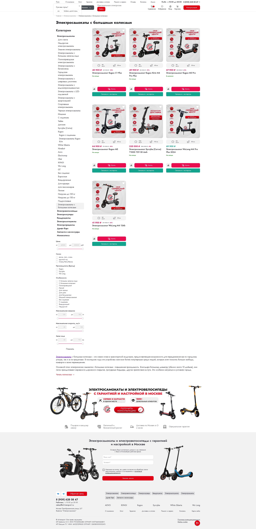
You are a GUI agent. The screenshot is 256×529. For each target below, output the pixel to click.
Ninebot (61, 148)
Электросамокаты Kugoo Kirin (69, 140)
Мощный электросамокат (68, 297)
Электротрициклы (66, 225)
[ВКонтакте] (58, 494)
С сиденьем (63, 117)
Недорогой (63, 307)
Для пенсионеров (66, 187)
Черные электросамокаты (69, 110)
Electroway (62, 155)
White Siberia (64, 145)
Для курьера (63, 183)
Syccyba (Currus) (65, 128)
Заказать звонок (128, 478)
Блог (80, 2)
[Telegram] (63, 494)
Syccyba (62, 271)
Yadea (60, 121)
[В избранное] (123, 30)
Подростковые (64, 201)
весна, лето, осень (65, 257)
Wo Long (62, 166)
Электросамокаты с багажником (66, 67)
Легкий (61, 288)
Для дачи (62, 293)
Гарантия (89, 2)
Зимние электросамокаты (69, 49)
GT (59, 169)
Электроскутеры (65, 214)
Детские (61, 124)
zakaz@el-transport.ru (65, 505)
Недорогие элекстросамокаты (66, 45)
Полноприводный (65, 286)
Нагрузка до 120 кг (66, 194)
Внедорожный (64, 304)
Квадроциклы (64, 218)
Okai (60, 159)
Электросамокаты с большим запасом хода (68, 54)
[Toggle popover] (197, 523)
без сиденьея (64, 300)
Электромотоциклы (66, 221)
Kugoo (60, 131)
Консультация (191, 7)
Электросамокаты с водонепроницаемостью (68, 86)
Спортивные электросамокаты (65, 106)
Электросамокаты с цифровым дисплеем (67, 80)
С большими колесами (67, 283)
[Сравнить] (94, 89)
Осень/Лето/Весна (66, 262)
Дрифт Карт (62, 228)
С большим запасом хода (68, 281)
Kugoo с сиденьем (67, 135)
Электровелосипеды (67, 211)
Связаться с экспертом (109, 94)
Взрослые (62, 176)
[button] (172, 2)
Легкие (61, 190)
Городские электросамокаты (65, 74)
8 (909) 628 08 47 (67, 499)
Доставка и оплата (103, 2)
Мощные (62, 114)
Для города (63, 290)
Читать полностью (64, 374)
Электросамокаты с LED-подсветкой (69, 93)
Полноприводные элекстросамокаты (66, 61)
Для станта (63, 39)
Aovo (60, 152)
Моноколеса (63, 235)
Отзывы (133, 2)
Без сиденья (63, 173)
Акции (153, 2)
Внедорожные (64, 180)
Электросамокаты (66, 36)
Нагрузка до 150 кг (66, 197)
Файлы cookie (183, 522)
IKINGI (61, 162)
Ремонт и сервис (120, 2)
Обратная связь (77, 493)
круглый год (63, 259)
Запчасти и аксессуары (68, 232)
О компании (70, 2)
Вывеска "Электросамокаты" (69, 509)
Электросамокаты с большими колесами (67, 206)
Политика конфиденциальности (189, 519)
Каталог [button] (85, 7)
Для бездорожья (65, 295)
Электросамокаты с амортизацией (66, 99)
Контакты (143, 2)
